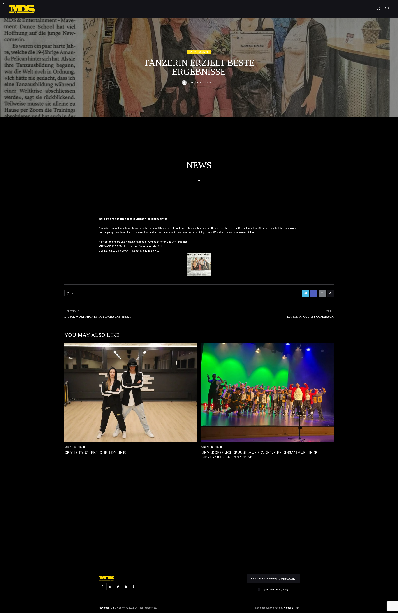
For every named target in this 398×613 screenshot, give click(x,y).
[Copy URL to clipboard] (330, 293)
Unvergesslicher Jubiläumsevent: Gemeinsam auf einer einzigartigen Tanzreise (259, 454)
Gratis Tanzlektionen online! (95, 452)
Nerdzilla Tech (291, 607)
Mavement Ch (106, 607)
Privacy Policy (281, 589)
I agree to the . (275, 589)
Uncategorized (199, 52)
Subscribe (287, 578)
